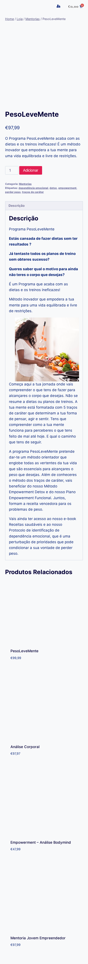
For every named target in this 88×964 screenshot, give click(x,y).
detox (53, 188)
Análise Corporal (25, 747)
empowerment (67, 188)
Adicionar (30, 170)
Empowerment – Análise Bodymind (40, 842)
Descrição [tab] (17, 206)
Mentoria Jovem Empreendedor (38, 938)
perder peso (13, 192)
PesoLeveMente (24, 651)
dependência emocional (33, 188)
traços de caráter (33, 192)
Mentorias (25, 183)
